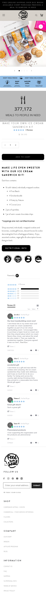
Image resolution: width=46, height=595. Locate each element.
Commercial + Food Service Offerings (18, 512)
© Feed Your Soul (12, 492)
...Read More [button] (23, 342)
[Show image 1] (19, 70)
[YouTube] (17, 478)
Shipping (7, 576)
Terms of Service (10, 586)
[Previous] (14, 70)
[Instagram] (8, 478)
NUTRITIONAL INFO (16, 248)
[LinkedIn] (22, 478)
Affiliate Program (11, 546)
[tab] (11, 305)
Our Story (8, 537)
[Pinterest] (13, 478)
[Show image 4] (26, 70)
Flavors (7, 517)
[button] (11, 346)
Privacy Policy (9, 591)
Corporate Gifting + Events (14, 507)
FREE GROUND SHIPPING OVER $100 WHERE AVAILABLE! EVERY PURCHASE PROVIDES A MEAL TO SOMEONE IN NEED (23, 5)
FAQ (5, 571)
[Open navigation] (3, 15)
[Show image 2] (21, 70)
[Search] (36, 15)
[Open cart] (42, 15)
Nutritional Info (10, 581)
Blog (6, 551)
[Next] (31, 70)
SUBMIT (36, 485)
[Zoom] (41, 26)
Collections (8, 522)
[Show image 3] (24, 70)
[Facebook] (4, 478)
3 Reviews (29, 130)
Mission (6, 542)
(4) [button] (18, 289)
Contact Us (8, 566)
